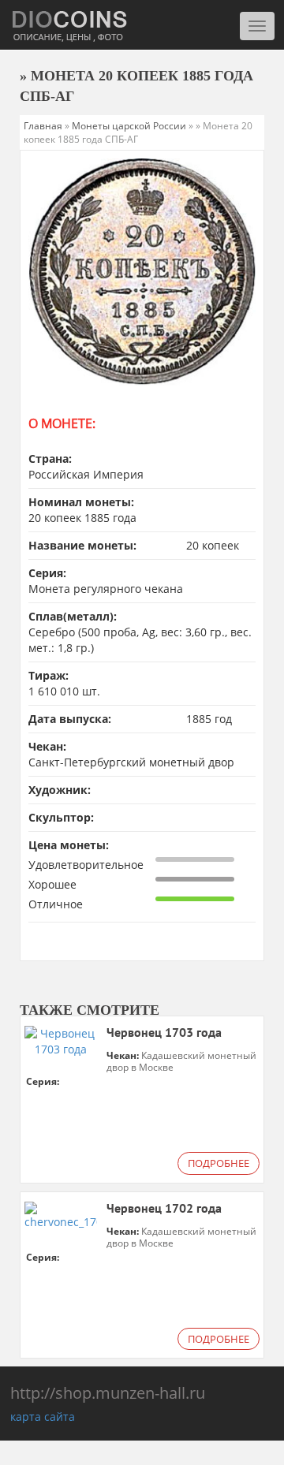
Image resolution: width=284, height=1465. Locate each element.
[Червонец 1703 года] (60, 1040)
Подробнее (218, 1163)
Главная (43, 125)
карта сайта (42, 1416)
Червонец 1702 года (164, 1209)
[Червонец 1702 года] (60, 1213)
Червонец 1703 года (164, 1033)
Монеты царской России (129, 125)
